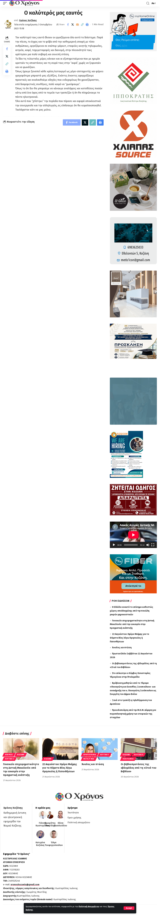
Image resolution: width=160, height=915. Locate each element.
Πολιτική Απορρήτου (89, 906)
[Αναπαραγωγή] (113, 544)
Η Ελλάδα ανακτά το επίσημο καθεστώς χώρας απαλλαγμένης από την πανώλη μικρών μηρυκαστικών (131, 611)
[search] (148, 3)
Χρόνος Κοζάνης (28, 20)
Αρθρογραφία (89, 755)
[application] (133, 535)
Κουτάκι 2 (9, 759)
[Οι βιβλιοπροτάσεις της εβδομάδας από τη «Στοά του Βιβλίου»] (139, 749)
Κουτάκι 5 (138, 755)
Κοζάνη (20, 755)
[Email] (77, 24)
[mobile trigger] (5, 3)
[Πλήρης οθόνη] (152, 544)
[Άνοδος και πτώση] (100, 749)
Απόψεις (9, 755)
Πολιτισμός (128, 759)
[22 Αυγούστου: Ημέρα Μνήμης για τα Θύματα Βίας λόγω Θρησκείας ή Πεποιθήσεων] (60, 749)
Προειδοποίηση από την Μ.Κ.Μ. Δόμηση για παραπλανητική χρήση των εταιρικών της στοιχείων (133, 714)
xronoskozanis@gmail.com (25, 884)
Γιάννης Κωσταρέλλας (43, 824)
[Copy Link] (82, 24)
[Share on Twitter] (72, 24)
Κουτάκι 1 (104, 755)
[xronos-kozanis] (24, 3)
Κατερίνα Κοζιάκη (40, 844)
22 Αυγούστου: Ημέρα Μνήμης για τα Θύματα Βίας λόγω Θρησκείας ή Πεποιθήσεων (129, 638)
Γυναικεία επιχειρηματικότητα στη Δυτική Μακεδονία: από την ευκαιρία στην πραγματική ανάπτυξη (132, 624)
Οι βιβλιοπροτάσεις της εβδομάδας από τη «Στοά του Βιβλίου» (138, 768)
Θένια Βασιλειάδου (60, 824)
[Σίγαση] (147, 544)
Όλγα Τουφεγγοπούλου (54, 844)
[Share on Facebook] (68, 24)
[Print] (87, 24)
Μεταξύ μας (88, 759)
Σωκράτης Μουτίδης (50, 824)
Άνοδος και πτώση (122, 647)
